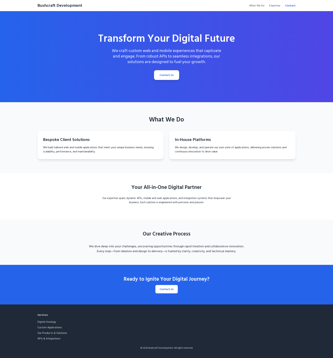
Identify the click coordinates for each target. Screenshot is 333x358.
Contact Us (167, 75)
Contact (290, 5)
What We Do (256, 5)
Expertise (274, 5)
